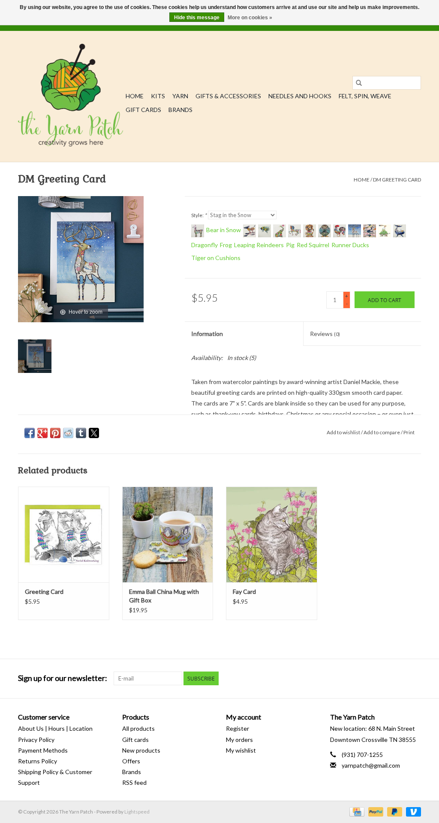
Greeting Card (44, 591)
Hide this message (197, 18)
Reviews (325, 333)
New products (141, 750)
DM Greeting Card (397, 179)
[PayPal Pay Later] (393, 811)
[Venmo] (412, 811)
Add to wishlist (344, 432)
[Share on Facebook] (29, 433)
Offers (131, 761)
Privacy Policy (36, 739)
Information (207, 333)
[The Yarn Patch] (70, 96)
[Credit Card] (355, 811)
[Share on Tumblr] (81, 433)
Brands (180, 109)
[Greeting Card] (63, 534)
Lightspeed (137, 811)
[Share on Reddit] (68, 433)
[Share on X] (94, 433)
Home (135, 96)
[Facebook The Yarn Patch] (399, 678)
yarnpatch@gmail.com (371, 765)
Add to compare (382, 432)
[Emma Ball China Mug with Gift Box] (167, 534)
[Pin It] (55, 433)
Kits (158, 96)
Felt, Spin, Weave (365, 96)
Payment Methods (43, 750)
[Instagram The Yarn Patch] (414, 678)
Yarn (180, 96)
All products (138, 728)
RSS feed (134, 782)
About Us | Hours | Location (55, 728)
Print (409, 432)
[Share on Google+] (42, 433)
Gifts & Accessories (228, 96)
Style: (199, 215)
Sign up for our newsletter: (62, 678)
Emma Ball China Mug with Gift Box (164, 596)
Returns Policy (37, 761)
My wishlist (241, 750)
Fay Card (244, 591)
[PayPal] (374, 811)
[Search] (358, 83)
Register (237, 728)
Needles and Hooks (299, 96)
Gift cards (143, 109)
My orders (239, 739)
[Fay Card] (271, 534)
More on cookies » (250, 18)
